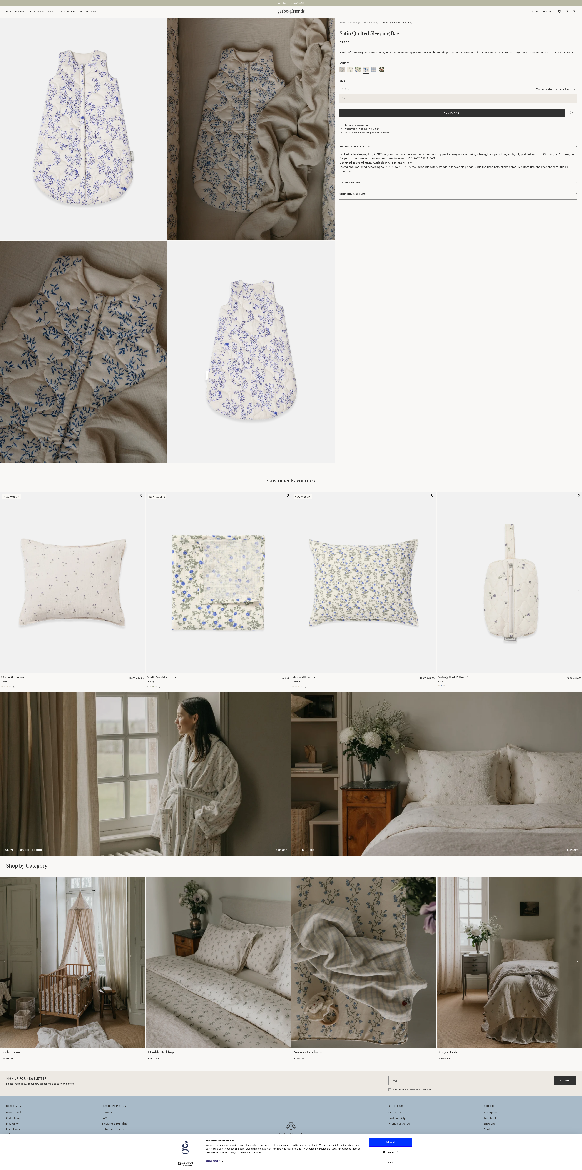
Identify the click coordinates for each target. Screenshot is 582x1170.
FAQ (104, 1118)
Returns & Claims (113, 1129)
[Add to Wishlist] (571, 113)
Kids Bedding (371, 22)
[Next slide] (578, 590)
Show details (213, 1160)
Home (343, 22)
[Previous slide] (3, 590)
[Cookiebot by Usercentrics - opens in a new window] (185, 1164)
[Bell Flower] (342, 70)
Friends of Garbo (399, 1123)
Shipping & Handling (115, 1123)
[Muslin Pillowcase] (72, 582)
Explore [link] (5, 694)
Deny (390, 1162)
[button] (567, 11)
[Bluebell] (350, 70)
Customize (389, 1152)
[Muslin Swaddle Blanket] (218, 582)
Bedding (355, 22)
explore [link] (8, 1058)
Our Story (394, 1112)
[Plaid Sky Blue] (373, 70)
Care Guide (13, 1129)
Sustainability (396, 1118)
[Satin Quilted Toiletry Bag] (438, 685)
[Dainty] (358, 70)
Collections (13, 1118)
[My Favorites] (559, 11)
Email (394, 1081)
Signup (565, 1080)
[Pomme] (381, 70)
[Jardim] (366, 70)
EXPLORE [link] (297, 694)
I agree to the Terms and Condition (412, 1089)
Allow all (390, 1142)
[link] (72, 962)
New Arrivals (14, 1112)
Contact (107, 1112)
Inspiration (13, 1123)
